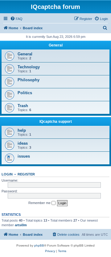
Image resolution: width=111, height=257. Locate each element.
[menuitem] (16, 18)
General (56, 45)
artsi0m (21, 225)
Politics (25, 92)
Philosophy (28, 80)
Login (7, 174)
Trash (23, 105)
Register (26, 174)
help (22, 130)
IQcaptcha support (55, 121)
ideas (23, 143)
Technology (29, 67)
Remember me (39, 203)
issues (24, 156)
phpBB (39, 245)
